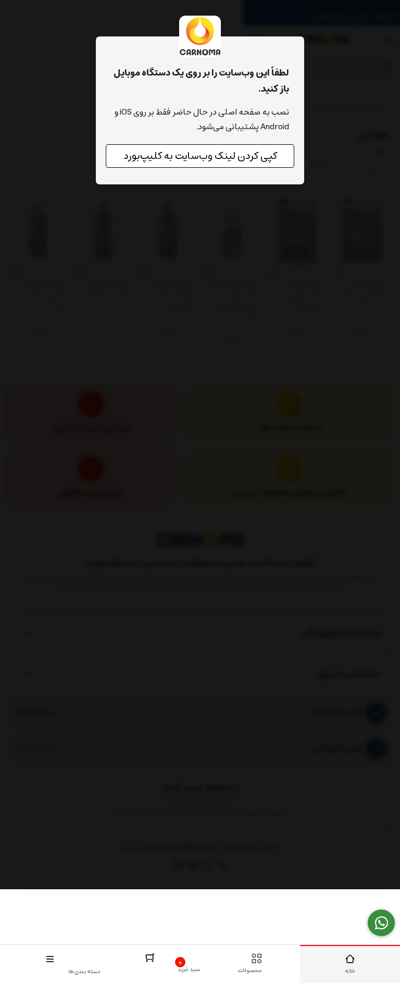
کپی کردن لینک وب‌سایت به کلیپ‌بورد (200, 156)
